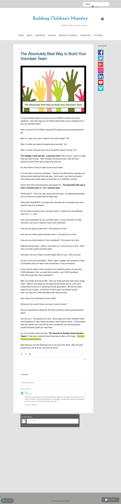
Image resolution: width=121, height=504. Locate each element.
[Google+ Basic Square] (100, 64)
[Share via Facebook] (21, 354)
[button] (102, 18)
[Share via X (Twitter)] (26, 354)
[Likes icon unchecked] (26, 405)
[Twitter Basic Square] (100, 58)
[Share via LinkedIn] (30, 354)
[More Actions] (85, 393)
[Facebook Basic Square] (100, 52)
